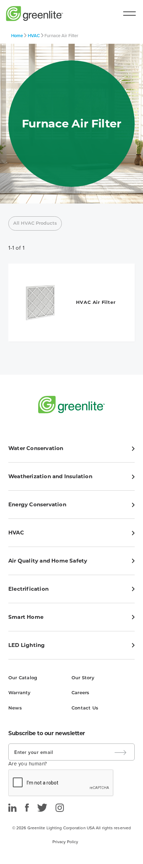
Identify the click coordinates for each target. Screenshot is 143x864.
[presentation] (61, 783)
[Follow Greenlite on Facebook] (27, 808)
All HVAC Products (35, 223)
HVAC (34, 35)
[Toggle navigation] (129, 13)
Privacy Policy (65, 842)
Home (17, 35)
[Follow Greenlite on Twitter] (42, 808)
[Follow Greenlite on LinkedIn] (12, 808)
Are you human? (27, 764)
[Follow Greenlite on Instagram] (60, 808)
